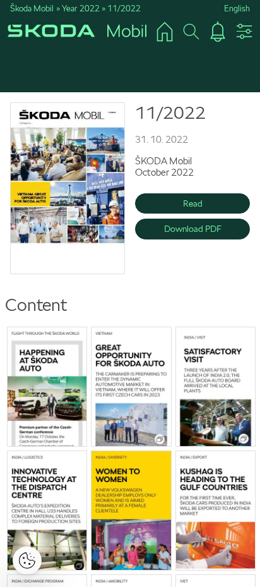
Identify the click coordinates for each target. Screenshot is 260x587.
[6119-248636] (47, 386)
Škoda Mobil (32, 8)
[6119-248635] (67, 188)
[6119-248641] (215, 510)
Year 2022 (81, 8)
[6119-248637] (131, 386)
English (237, 8)
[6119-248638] (215, 386)
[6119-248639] (47, 510)
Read (193, 203)
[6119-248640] (131, 510)
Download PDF (193, 229)
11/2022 (124, 8)
